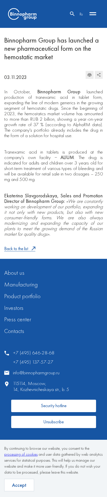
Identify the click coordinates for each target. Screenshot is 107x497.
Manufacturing (21, 284)
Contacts (14, 331)
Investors (13, 308)
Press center (17, 319)
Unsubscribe (53, 422)
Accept (19, 485)
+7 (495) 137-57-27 (33, 362)
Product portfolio (22, 296)
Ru (81, 14)
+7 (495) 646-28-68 (33, 353)
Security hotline (53, 405)
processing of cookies (21, 454)
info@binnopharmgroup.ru (36, 373)
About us (14, 272)
